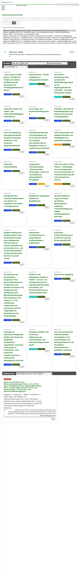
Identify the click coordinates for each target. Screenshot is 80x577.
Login (76, 4)
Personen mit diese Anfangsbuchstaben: (13, 27)
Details (21, 96)
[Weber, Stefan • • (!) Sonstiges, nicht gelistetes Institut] (39, 34)
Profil (72, 51)
